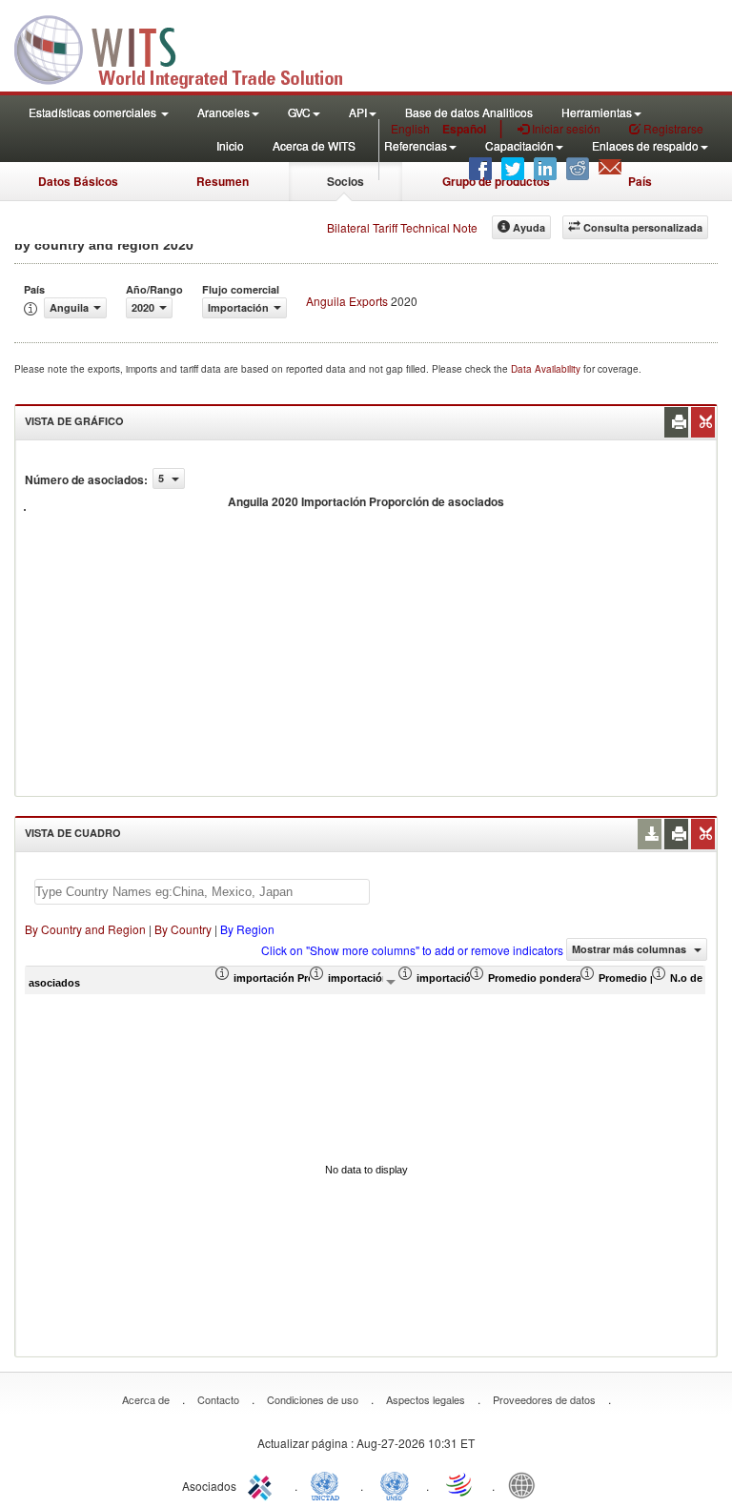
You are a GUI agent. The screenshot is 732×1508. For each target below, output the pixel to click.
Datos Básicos (78, 181)
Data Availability (547, 369)
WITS (190, 47)
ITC (263, 1484)
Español (464, 128)
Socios (345, 181)
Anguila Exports (347, 301)
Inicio (230, 145)
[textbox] (202, 892)
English (410, 128)
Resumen (222, 181)
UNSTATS (395, 1484)
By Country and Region (85, 929)
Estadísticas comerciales (94, 112)
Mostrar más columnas (630, 949)
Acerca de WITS (314, 145)
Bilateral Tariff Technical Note (402, 227)
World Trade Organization (460, 1484)
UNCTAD (329, 1484)
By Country (183, 929)
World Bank (526, 1484)
